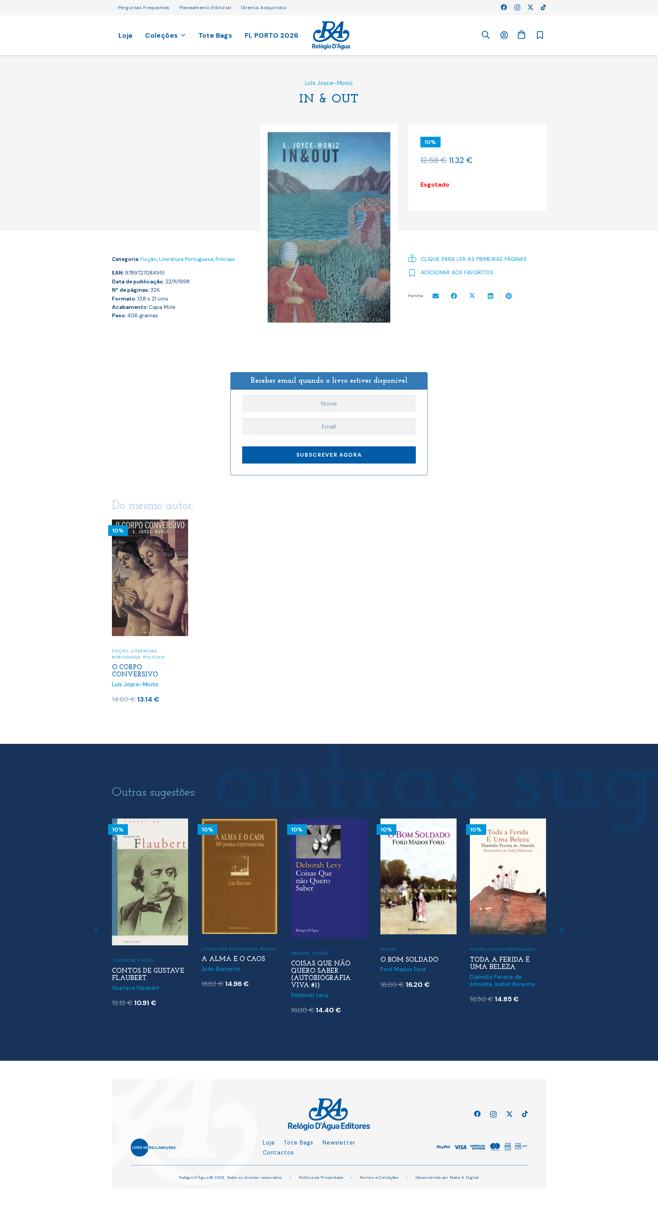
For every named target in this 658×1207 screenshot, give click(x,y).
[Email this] (435, 296)
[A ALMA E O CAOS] (239, 823)
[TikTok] (543, 7)
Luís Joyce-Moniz (329, 83)
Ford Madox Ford (403, 969)
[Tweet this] (472, 296)
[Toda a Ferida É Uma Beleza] (508, 823)
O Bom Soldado (409, 960)
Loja (269, 1142)
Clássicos (123, 960)
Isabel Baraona (515, 984)
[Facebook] (504, 7)
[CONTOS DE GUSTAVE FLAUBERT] (150, 823)
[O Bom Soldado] (418, 823)
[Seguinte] (561, 930)
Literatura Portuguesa (186, 259)
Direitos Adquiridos (263, 8)
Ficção (149, 259)
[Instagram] (517, 7)
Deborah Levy (310, 995)
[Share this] (454, 296)
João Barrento (221, 969)
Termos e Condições (379, 1177)
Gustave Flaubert (136, 988)
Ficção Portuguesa (512, 949)
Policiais (225, 259)
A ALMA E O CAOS (233, 959)
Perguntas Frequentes (144, 8)
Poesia (268, 948)
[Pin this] (509, 296)
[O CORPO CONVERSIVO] (150, 524)
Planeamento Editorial (205, 8)
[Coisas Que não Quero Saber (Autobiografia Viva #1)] (329, 823)
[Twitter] (530, 7)
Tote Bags (298, 1142)
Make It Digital (464, 1177)
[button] (485, 35)
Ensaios (300, 953)
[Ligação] (331, 35)
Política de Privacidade (321, 1177)
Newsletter (339, 1142)
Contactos (278, 1152)
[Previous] (97, 930)
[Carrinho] (521, 34)
